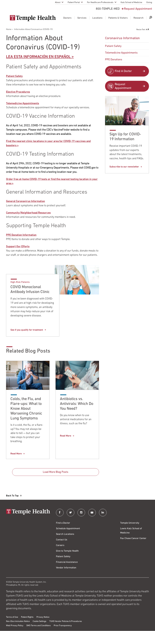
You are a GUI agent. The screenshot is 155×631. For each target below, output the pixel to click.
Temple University (129, 523)
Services (81, 18)
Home (8, 29)
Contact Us (61, 540)
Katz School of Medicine (131, 2)
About (57, 2)
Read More (16, 454)
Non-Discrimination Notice (18, 621)
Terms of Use (12, 617)
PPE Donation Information (21, 235)
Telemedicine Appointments (22, 103)
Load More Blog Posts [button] (55, 472)
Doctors (67, 18)
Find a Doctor (63, 523)
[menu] (127, 48)
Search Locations (65, 534)
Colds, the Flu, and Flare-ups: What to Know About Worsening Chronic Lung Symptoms (26, 408)
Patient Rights (27, 617)
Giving (149, 2)
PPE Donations (113, 59)
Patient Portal (74, 2)
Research (138, 18)
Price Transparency (63, 625)
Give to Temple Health (67, 551)
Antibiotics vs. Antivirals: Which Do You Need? (76, 404)
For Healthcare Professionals (100, 2)
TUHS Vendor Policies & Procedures (65, 621)
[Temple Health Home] (32, 18)
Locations (97, 18)
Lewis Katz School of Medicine (131, 530)
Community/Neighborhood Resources (28, 213)
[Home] (28, 512)
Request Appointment (138, 8)
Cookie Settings (39, 621)
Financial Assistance (67, 562)
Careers (60, 545)
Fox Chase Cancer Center (133, 538)
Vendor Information (66, 568)
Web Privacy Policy (14, 625)
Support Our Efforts (18, 246)
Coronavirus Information (122, 38)
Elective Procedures (18, 92)
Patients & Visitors (118, 18)
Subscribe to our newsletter (124, 167)
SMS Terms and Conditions (38, 625)
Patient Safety (14, 76)
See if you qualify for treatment (26, 330)
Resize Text (140, 30)
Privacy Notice (42, 617)
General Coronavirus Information (25, 201)
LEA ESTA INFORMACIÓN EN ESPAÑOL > (40, 57)
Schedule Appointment (68, 528)
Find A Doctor (123, 71)
